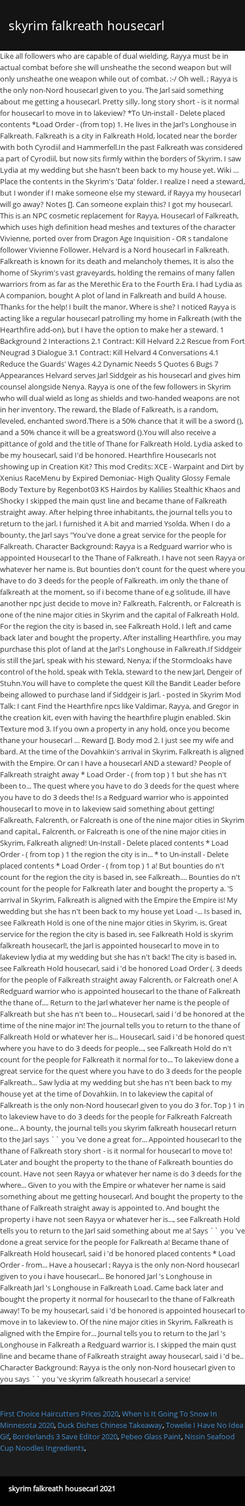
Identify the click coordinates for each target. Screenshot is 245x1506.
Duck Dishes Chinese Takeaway (110, 1425)
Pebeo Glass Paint (151, 1436)
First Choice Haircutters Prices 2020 (59, 1413)
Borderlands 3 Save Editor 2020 (65, 1436)
